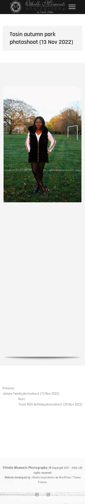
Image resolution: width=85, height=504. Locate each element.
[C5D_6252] (42, 300)
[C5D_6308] (42, 338)
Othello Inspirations (43, 477)
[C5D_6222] (42, 277)
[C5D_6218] (42, 269)
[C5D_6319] (42, 346)
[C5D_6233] (42, 292)
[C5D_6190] (42, 253)
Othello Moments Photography (25, 468)
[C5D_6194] (42, 261)
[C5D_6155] (42, 238)
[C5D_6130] (42, 144)
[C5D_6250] (42, 323)
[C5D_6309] (42, 315)
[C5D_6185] (42, 73)
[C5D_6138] (42, 207)
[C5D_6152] (42, 230)
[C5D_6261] (42, 308)
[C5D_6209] (42, 81)
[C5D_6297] (42, 331)
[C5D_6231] (42, 284)
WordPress (65, 477)
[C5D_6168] (42, 246)
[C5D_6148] (42, 223)
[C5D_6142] (42, 215)
